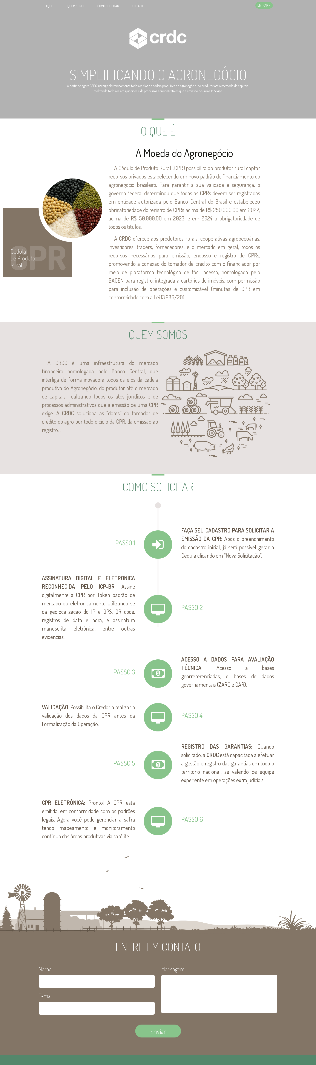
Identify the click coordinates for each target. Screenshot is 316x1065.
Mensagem (173, 969)
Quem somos (76, 6)
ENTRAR (263, 5)
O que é (50, 6)
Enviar (158, 1031)
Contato (137, 6)
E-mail (46, 995)
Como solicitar (108, 6)
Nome (45, 969)
